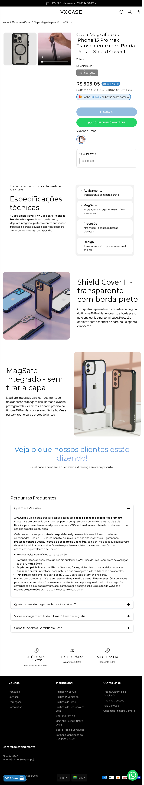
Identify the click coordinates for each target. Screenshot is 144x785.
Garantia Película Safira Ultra (69, 722)
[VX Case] (71, 12)
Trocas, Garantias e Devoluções (114, 693)
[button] (5, 12)
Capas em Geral (21, 22)
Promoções (15, 702)
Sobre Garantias (65, 715)
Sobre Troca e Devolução (70, 729)
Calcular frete (87, 154)
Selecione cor (84, 66)
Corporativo (15, 707)
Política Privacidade (67, 696)
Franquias (14, 691)
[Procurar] (121, 12)
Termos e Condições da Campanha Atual (69, 736)
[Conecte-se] (129, 12)
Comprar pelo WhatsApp (109, 122)
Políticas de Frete (66, 702)
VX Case (27, 775)
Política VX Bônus (66, 691)
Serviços (14, 696)
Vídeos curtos (86, 131)
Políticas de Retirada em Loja (70, 708)
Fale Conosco (111, 705)
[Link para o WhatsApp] (132, 775)
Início (6, 22)
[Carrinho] (137, 12)
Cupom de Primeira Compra (119, 710)
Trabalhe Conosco (113, 700)
